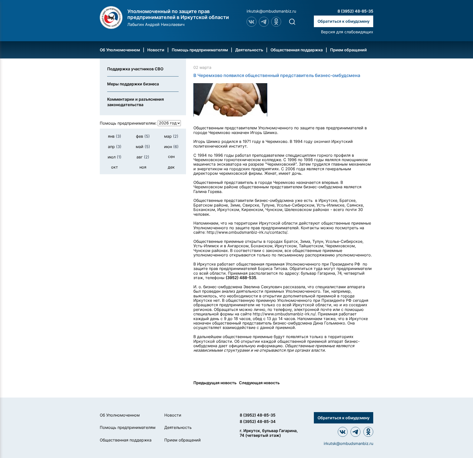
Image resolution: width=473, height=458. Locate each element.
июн (171, 146)
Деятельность (249, 49)
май (143, 146)
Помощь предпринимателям (200, 49)
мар (171, 136)
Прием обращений (348, 49)
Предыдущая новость (214, 382)
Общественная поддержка (296, 49)
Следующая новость (259, 382)
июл (114, 156)
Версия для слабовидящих (347, 31)
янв (114, 136)
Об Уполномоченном (120, 49)
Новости (155, 49)
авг (142, 156)
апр (114, 146)
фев (143, 136)
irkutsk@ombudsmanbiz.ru (271, 11)
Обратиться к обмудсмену (344, 21)
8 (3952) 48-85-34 (258, 421)
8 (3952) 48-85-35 (355, 11)
